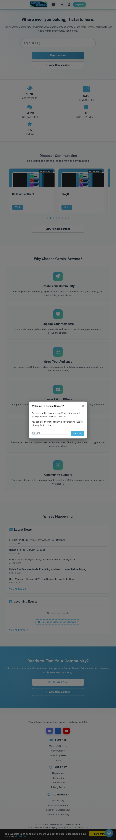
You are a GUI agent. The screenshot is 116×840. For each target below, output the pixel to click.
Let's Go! (77, 433)
